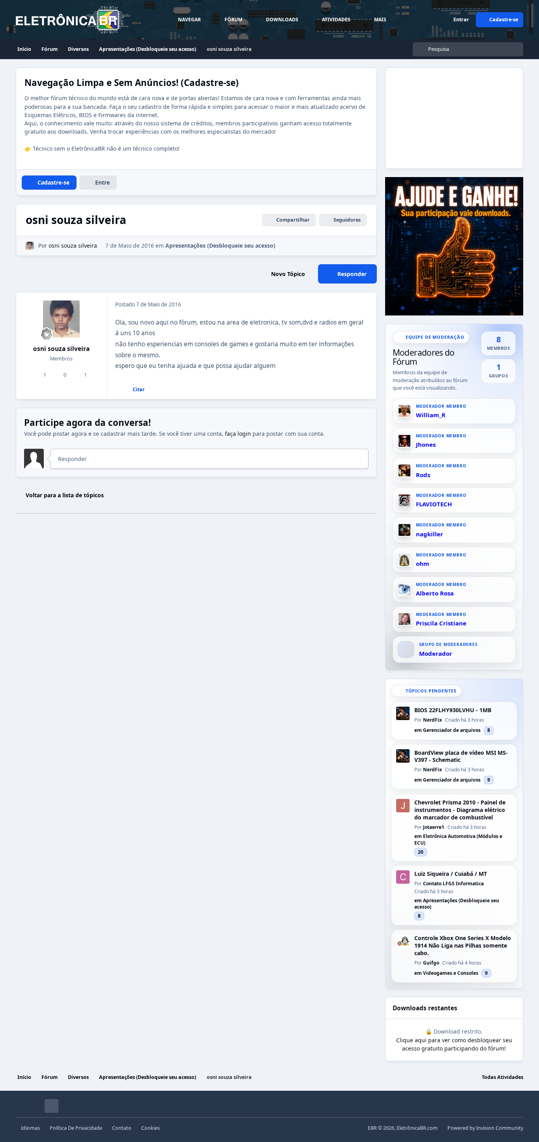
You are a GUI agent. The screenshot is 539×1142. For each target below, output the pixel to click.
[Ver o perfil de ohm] (404, 560)
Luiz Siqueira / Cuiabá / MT (450, 873)
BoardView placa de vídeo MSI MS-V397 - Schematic (461, 756)
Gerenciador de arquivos (452, 730)
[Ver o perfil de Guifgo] (403, 941)
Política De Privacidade (76, 1128)
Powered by (485, 1128)
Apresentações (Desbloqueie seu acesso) (220, 245)
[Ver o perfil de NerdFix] (403, 713)
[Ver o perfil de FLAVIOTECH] (404, 500)
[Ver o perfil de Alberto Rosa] (404, 589)
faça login (238, 433)
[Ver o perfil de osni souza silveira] (30, 246)
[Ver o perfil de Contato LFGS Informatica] (403, 877)
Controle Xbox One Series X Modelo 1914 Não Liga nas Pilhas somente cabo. (462, 946)
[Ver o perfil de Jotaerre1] (403, 805)
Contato (121, 1128)
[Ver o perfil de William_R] (404, 411)
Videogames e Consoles (450, 973)
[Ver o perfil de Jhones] (404, 441)
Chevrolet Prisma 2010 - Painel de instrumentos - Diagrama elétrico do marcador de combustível (459, 810)
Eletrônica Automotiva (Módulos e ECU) (458, 838)
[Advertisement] (445, 117)
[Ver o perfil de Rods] (404, 470)
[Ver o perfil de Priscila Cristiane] (404, 619)
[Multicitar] (115, 389)
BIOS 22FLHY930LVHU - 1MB (452, 710)
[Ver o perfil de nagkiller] (404, 530)
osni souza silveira (61, 349)
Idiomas (30, 1128)
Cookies (150, 1128)
